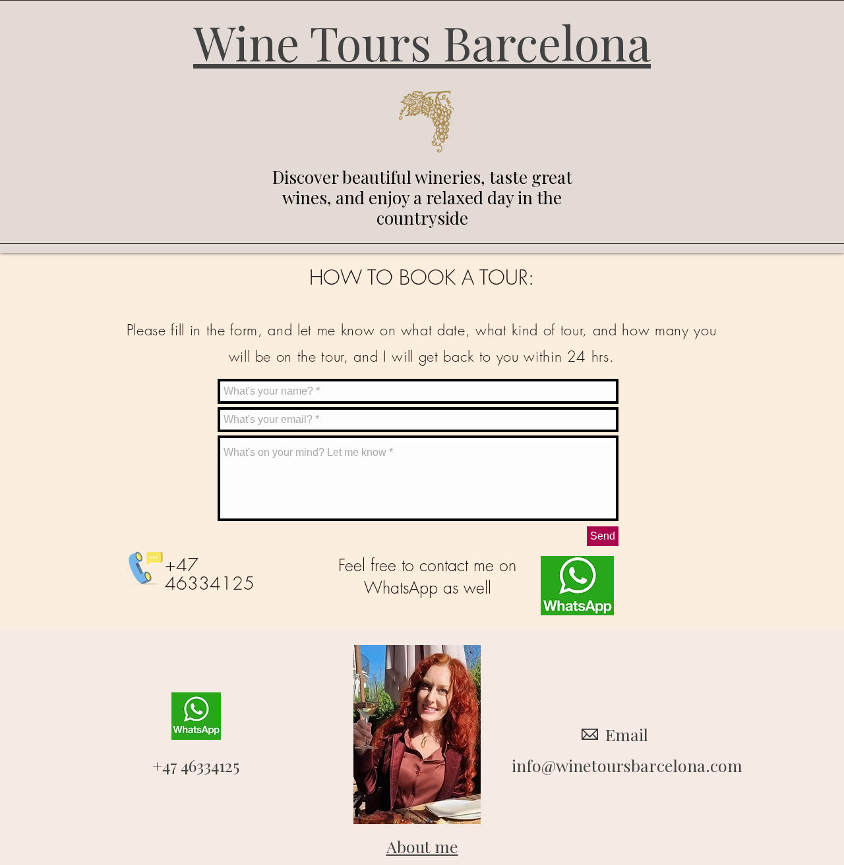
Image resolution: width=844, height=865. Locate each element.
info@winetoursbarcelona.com (627, 765)
